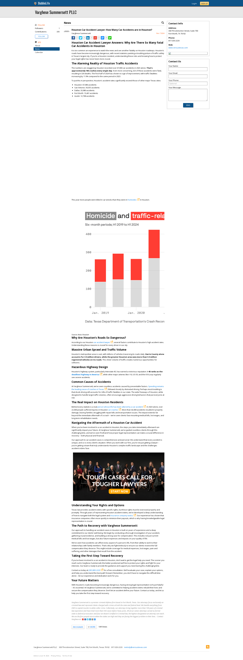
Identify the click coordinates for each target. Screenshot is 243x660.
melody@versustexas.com (135, 647)
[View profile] (66, 33)
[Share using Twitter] (80, 39)
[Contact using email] (95, 620)
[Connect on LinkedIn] (90, 620)
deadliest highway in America (85, 374)
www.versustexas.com (178, 47)
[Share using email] (102, 39)
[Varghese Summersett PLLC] (170, 53)
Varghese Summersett (81, 33)
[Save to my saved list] (110, 39)
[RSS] (207, 646)
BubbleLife (44, 3)
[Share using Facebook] (73, 39)
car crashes (113, 410)
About (37, 45)
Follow (41, 36)
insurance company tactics (121, 515)
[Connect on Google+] (83, 620)
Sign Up (204, 3)
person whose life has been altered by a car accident (120, 407)
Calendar (39, 52)
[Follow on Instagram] (92, 620)
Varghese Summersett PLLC (55, 12)
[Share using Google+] (95, 39)
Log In (194, 3)
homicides (132, 199)
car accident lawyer (102, 342)
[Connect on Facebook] (85, 620)
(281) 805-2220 (94, 570)
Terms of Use (67, 656)
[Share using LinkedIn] (88, 39)
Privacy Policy (56, 656)
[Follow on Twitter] (87, 620)
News (37, 49)
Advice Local (38, 656)
